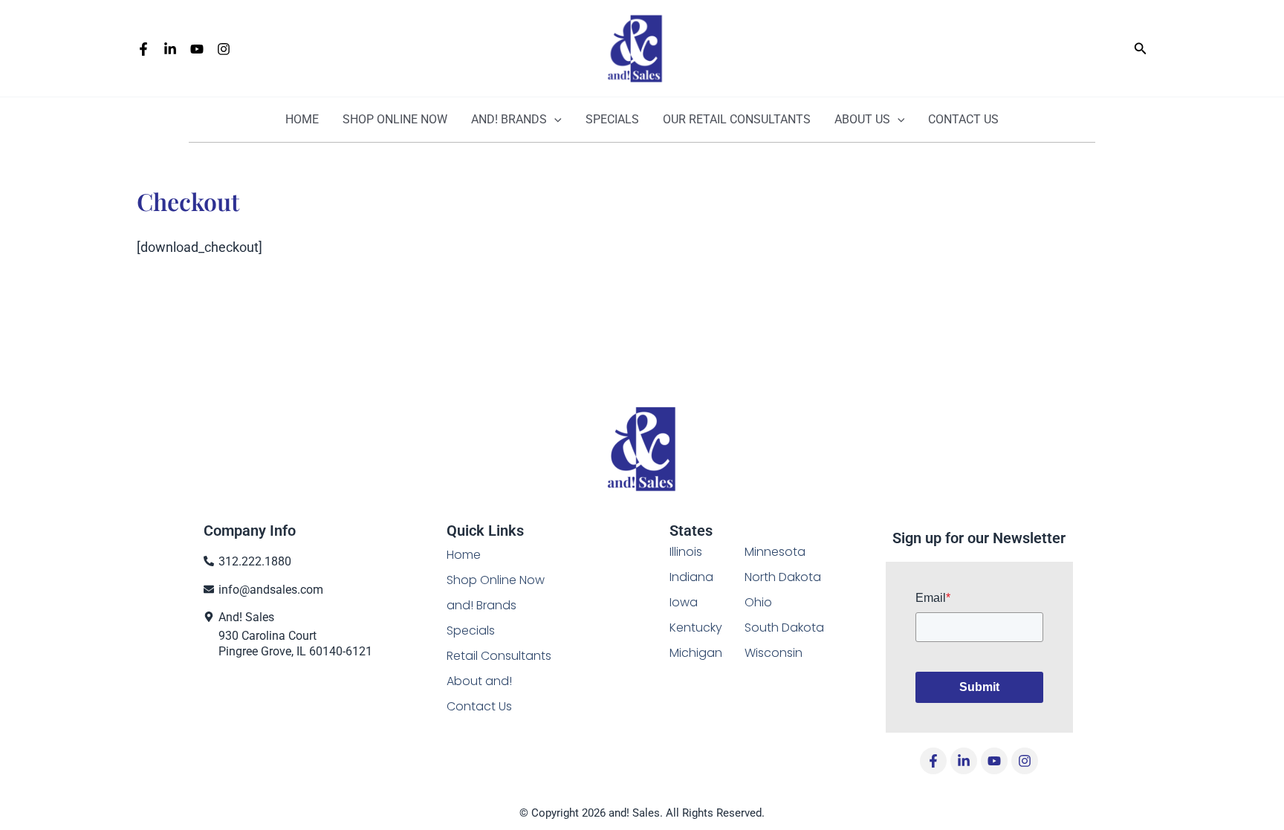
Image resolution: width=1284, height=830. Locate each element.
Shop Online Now (496, 580)
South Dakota (784, 627)
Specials (612, 119)
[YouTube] (197, 49)
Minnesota (775, 551)
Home (302, 119)
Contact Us (963, 119)
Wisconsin (773, 652)
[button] (1140, 48)
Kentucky (695, 627)
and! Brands (509, 119)
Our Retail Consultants (737, 119)
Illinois (685, 551)
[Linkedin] (170, 49)
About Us (862, 119)
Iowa (683, 602)
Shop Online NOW (395, 119)
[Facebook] (143, 49)
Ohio (758, 602)
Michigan (695, 652)
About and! (479, 681)
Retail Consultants (499, 655)
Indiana (691, 577)
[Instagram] (223, 49)
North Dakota (783, 577)
